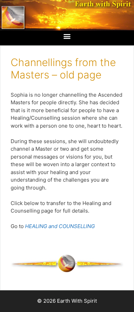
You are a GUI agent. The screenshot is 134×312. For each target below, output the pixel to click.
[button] (67, 36)
